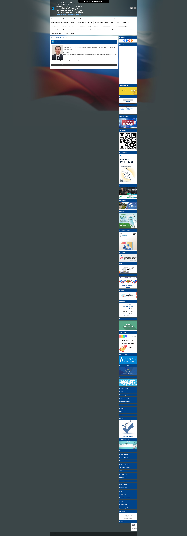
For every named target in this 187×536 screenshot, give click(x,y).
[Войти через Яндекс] (129, 40)
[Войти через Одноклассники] (132, 40)
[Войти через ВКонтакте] (127, 40)
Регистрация (131, 8)
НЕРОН (59, 64)
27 (123, 315)
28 (124, 315)
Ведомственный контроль (127, 436)
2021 (57, 37)
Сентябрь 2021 (128, 304)
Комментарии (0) (74, 64)
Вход (135, 8)
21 (124, 313)
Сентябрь (62, 37)
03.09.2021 (59, 41)
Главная (53, 37)
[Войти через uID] (124, 40)
